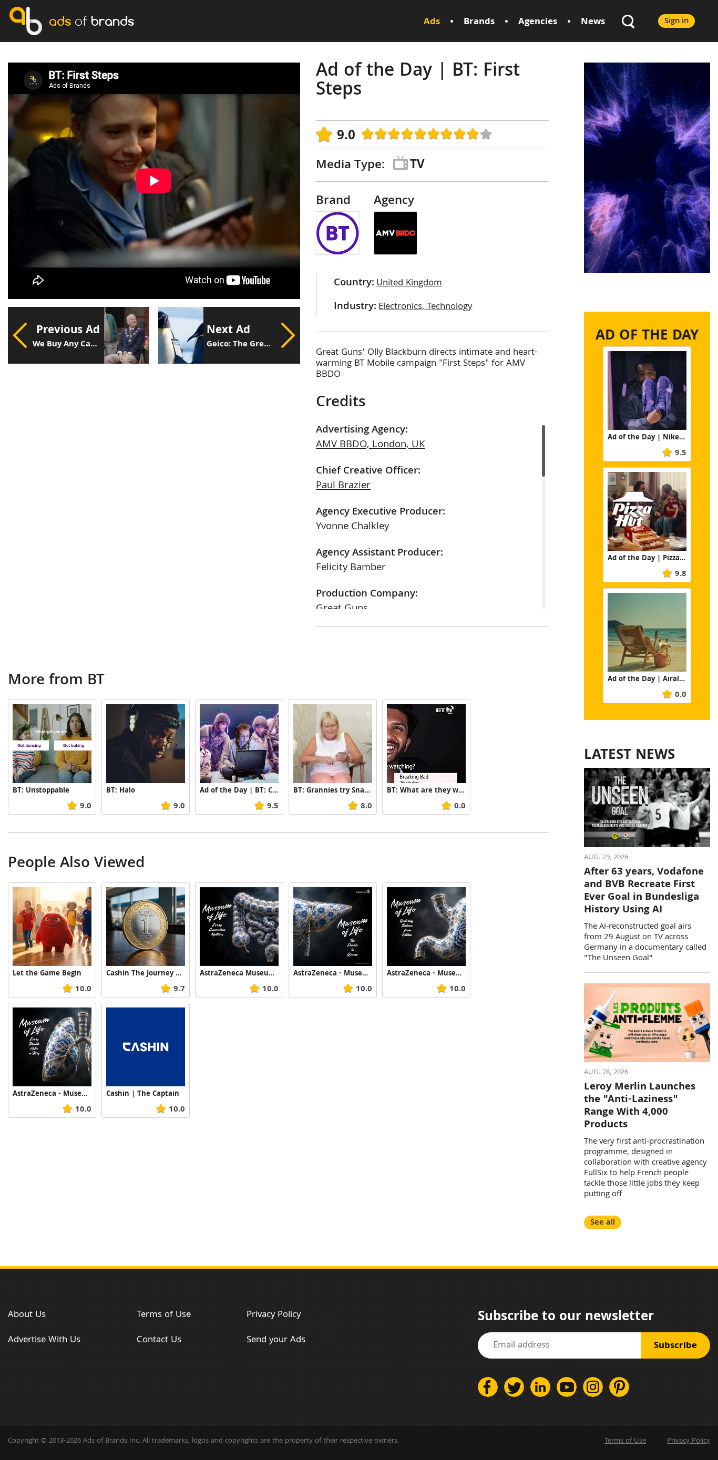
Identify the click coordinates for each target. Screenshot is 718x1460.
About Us (27, 1315)
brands (91, 21)
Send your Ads (276, 1340)
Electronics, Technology (425, 307)
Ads (432, 22)
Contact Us (159, 1340)
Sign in (676, 21)
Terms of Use (164, 1315)
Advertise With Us (44, 1340)
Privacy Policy (274, 1315)
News (593, 22)
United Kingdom (409, 283)
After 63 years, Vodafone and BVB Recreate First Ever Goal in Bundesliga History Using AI (644, 891)
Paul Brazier (343, 486)
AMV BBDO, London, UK (370, 445)
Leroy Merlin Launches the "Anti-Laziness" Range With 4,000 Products (639, 1106)
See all (602, 1222)
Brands (479, 22)
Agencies (537, 22)
